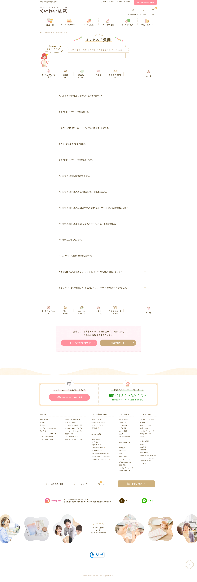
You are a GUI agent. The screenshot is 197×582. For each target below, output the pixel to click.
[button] (98, 555)
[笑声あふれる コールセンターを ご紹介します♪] (36, 529)
